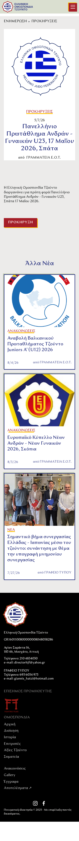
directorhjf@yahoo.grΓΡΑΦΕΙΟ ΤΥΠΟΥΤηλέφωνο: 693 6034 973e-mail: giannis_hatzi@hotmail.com (29, 670)
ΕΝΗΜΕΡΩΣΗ (15, 21)
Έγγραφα (11, 782)
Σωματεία (11, 757)
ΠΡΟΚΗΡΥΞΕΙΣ (44, 21)
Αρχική (10, 724)
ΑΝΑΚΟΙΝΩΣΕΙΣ (21, 331)
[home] (7, 7)
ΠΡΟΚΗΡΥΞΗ (20, 222)
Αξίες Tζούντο (15, 750)
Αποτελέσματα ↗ (18, 788)
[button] (73, 7)
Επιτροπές (12, 744)
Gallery (9, 775)
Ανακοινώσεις (15, 768)
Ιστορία (10, 737)
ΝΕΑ (11, 530)
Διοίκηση (11, 731)
